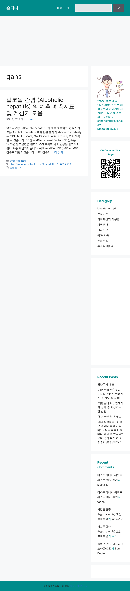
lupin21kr (103, 484)
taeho (101, 502)
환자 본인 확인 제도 (109, 416)
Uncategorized (18, 160)
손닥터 (12, 8)
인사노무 (102, 230)
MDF (41, 164)
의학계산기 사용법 (108, 219)
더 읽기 (58, 152)
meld (48, 164)
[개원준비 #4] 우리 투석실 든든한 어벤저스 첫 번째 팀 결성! (110, 393)
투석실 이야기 (105, 246)
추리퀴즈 (102, 240)
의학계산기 (63, 7)
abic (12, 164)
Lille (36, 164)
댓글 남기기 (16, 167)
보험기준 (102, 213)
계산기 (55, 164)
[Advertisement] (65, 39)
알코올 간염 (66, 164)
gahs (30, 164)
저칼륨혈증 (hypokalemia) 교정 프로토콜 (109, 514)
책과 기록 (103, 235)
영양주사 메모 (105, 384)
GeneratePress (78, 586)
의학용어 (102, 224)
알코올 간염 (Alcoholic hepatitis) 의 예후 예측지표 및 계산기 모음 (40, 106)
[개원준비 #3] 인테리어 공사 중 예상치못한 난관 (110, 407)
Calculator (21, 164)
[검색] (118, 8)
